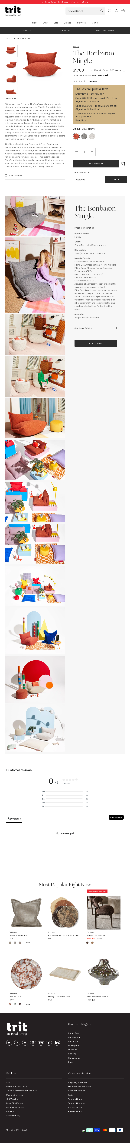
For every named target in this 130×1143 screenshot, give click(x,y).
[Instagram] (33, 1043)
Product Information (84, 228)
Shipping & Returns (78, 1082)
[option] (65, 2)
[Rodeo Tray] (26, 971)
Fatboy (76, 46)
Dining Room (74, 1037)
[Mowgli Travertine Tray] (65, 971)
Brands (67, 22)
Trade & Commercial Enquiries (21, 1091)
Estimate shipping (81, 172)
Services (81, 22)
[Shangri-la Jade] (15, 1004)
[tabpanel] (65, 847)
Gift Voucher (12, 1099)
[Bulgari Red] (10, 1004)
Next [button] (58, 92)
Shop (45, 22)
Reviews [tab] (14, 818)
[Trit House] (13, 11)
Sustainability (13, 1115)
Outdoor (72, 1049)
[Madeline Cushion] (26, 910)
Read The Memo (14, 1103)
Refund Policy (75, 1107)
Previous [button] (27, 92)
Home (7, 38)
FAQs (71, 1095)
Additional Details (83, 328)
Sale (56, 22)
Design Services (14, 1095)
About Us (11, 1082)
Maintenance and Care (79, 1086)
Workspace (73, 1045)
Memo (95, 22)
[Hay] (10, 943)
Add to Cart (96, 164)
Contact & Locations (16, 1086)
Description (10, 98)
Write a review (116, 817)
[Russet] (20, 943)
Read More (80, 120)
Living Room (74, 1033)
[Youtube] (25, 1043)
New (34, 22)
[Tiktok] (49, 1043)
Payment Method (76, 1091)
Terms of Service (76, 1103)
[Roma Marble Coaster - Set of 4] (65, 910)
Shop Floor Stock (15, 1107)
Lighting (72, 1054)
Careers (10, 1111)
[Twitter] (9, 1043)
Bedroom (73, 1041)
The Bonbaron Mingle (21, 38)
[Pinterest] (41, 1043)
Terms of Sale (75, 1099)
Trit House (21, 1129)
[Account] (116, 11)
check (116, 179)
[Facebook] (17, 1043)
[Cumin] (92, 943)
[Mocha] (87, 943)
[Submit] (102, 11)
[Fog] (15, 943)
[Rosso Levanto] (20, 1004)
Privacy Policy (75, 1111)
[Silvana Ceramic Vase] (103, 971)
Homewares (74, 1058)
